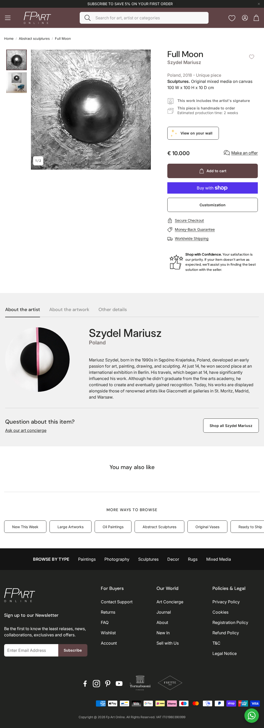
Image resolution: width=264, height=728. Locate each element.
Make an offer (244, 152)
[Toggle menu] (7, 17)
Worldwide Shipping (192, 238)
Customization (213, 205)
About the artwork (69, 310)
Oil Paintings (113, 527)
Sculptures (148, 559)
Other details (112, 310)
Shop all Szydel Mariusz (231, 425)
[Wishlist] (232, 18)
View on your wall (196, 133)
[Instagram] (96, 683)
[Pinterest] (107, 683)
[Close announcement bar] (259, 4)
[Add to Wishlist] (251, 57)
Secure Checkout (189, 220)
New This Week (25, 527)
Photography (116, 559)
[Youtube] (119, 683)
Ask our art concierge (25, 430)
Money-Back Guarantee (195, 229)
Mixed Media (218, 559)
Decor (173, 559)
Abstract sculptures (34, 38)
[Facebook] (85, 683)
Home (9, 38)
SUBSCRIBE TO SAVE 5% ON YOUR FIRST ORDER (130, 4)
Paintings (87, 559)
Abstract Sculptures (159, 527)
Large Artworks (70, 527)
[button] (144, 17)
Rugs (192, 559)
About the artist (22, 310)
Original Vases (207, 527)
